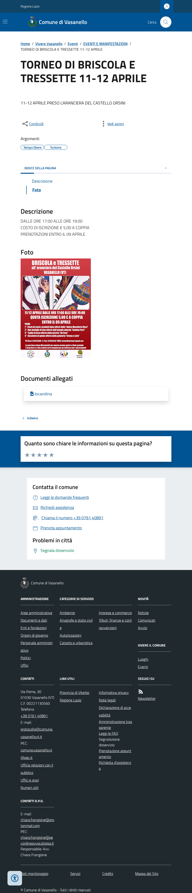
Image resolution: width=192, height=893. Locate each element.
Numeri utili (29, 787)
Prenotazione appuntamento (115, 753)
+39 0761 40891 (34, 716)
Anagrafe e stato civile (76, 624)
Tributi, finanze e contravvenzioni (115, 624)
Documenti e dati (34, 620)
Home (25, 43)
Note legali (107, 700)
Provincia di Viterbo (74, 692)
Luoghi (143, 659)
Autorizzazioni (70, 635)
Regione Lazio (30, 6)
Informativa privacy (114, 692)
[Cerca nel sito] (163, 22)
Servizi (75, 873)
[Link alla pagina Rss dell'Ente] (141, 692)
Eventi (73, 43)
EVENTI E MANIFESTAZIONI (105, 43)
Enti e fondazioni (34, 628)
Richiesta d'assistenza (115, 765)
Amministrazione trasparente (115, 724)
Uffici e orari (30, 780)
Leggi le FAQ (108, 733)
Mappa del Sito (146, 873)
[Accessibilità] (14, 878)
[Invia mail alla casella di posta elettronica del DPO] (37, 823)
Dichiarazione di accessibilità (115, 711)
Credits (107, 873)
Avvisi (142, 628)
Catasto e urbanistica (76, 643)
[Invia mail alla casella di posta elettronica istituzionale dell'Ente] (37, 732)
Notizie (143, 613)
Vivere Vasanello (48, 43)
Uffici (24, 665)
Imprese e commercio (115, 613)
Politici (26, 658)
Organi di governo (34, 635)
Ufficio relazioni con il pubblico (37, 768)
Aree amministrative (36, 613)
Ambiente (67, 613)
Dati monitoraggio (34, 873)
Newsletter (146, 698)
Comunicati (146, 620)
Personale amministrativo (37, 646)
